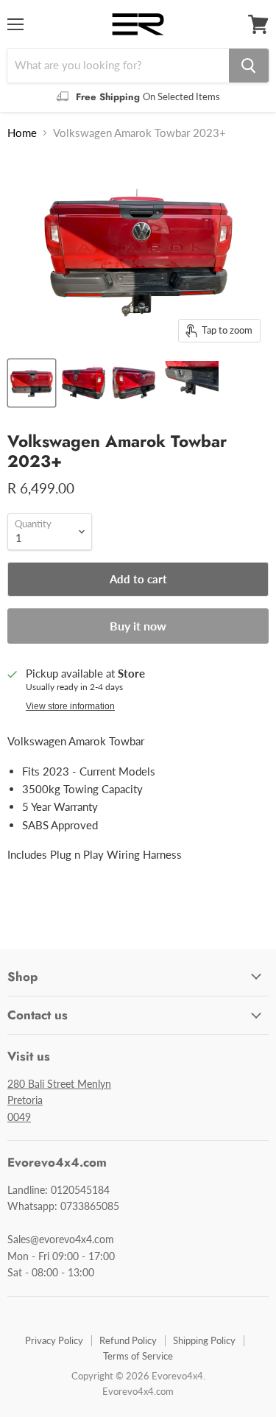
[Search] (249, 65)
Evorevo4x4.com (138, 1391)
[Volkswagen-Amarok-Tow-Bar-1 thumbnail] (134, 383)
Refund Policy (128, 1340)
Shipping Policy (204, 1340)
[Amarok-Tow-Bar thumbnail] (31, 383)
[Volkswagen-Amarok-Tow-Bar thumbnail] (83, 383)
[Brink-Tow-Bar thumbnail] (191, 383)
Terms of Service (138, 1356)
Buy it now (138, 626)
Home (22, 133)
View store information (70, 706)
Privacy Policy (54, 1340)
